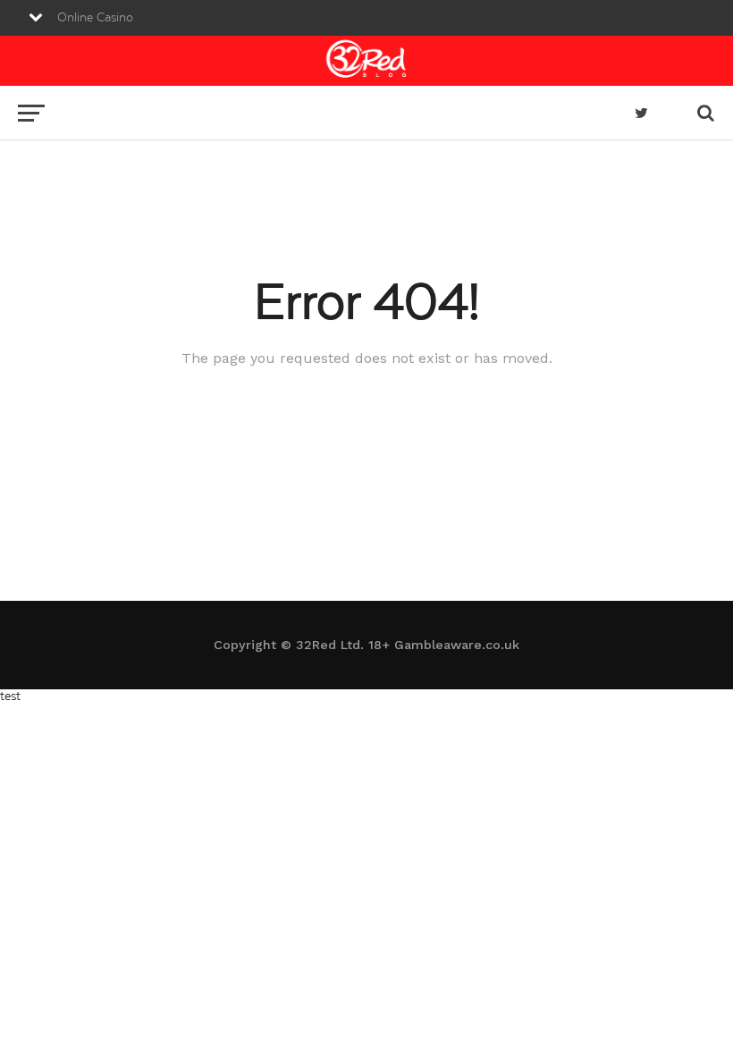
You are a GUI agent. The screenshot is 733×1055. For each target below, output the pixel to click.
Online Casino (95, 18)
